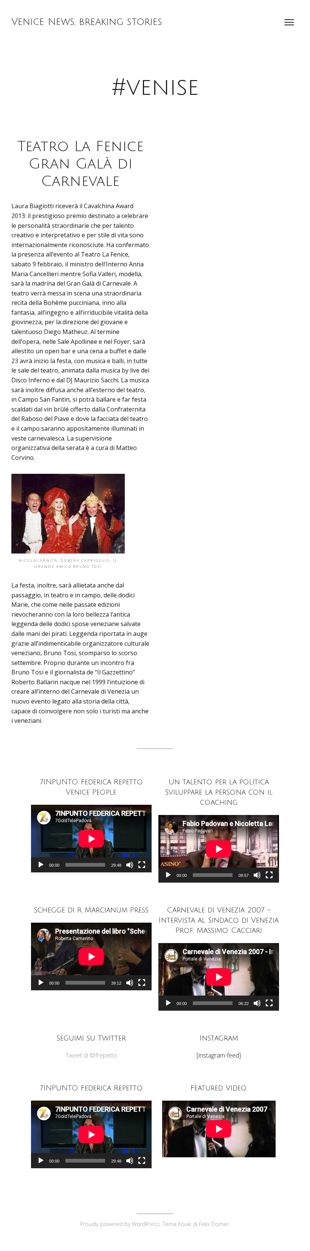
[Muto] (129, 865)
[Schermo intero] (142, 865)
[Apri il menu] (289, 22)
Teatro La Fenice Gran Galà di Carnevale (80, 164)
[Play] (41, 865)
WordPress (146, 1224)
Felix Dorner (214, 1224)
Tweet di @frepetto (91, 1055)
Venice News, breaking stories (86, 22)
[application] (91, 838)
